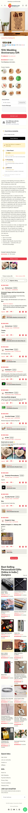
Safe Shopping (4, 775)
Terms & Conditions (6, 783)
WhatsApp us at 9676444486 (14, 1)
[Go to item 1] (5, 265)
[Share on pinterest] (26, 312)
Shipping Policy (5, 785)
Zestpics (11, 803)
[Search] (5, 5)
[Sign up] (24, 797)
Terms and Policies (14, 806)
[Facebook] (9, 809)
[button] (4, 59)
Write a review (14, 259)
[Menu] (1, 5)
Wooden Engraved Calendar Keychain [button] (16, 428)
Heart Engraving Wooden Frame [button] (14, 466)
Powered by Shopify (18, 803)
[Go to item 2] (13, 265)
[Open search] (2, 280)
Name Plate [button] (9, 552)
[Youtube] (14, 809)
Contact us (3, 762)
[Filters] (6, 280)
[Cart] (26, 5)
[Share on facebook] (20, 312)
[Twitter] (17, 809)
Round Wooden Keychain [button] (13, 511)
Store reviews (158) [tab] (20, 276)
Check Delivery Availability (11, 131)
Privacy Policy (4, 780)
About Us (3, 772)
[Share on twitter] (23, 312)
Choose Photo (5, 99)
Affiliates (3, 765)
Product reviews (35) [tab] (7, 276)
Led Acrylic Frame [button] (11, 488)
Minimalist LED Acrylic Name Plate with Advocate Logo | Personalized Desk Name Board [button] (16, 340)
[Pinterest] (19, 809)
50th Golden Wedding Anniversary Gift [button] (16, 317)
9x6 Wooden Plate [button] (11, 361)
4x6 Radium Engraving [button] (12, 408)
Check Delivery (14, 138)
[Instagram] (11, 809)
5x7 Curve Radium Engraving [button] (14, 384)
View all (25, 575)
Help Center (4, 757)
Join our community (6, 759)
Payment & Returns (6, 777)
